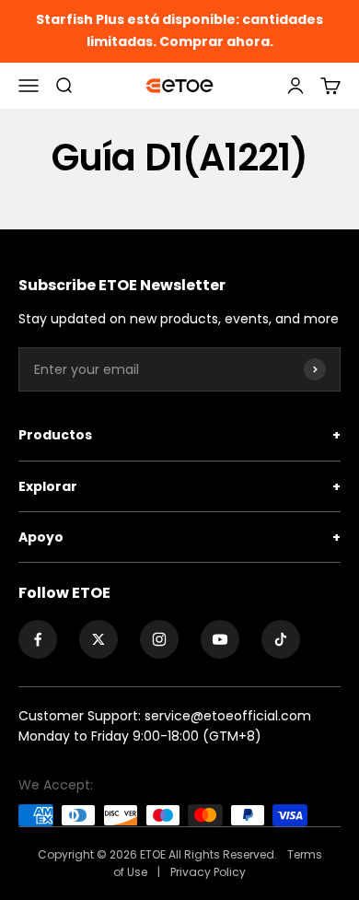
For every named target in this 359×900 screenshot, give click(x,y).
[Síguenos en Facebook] (37, 639)
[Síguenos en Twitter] (98, 639)
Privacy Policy (208, 872)
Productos (179, 435)
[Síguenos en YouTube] (220, 639)
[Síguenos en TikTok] (280, 639)
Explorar (179, 486)
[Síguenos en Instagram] (159, 639)
